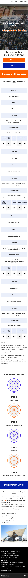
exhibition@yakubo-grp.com (14, 301)
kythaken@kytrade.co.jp (14, 171)
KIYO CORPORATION (14, 96)
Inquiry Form (5, 522)
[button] (14, 60)
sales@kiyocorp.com (14, 108)
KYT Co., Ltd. (14, 158)
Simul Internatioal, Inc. (14, 222)
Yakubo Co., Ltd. (14, 288)
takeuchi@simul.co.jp (14, 236)
